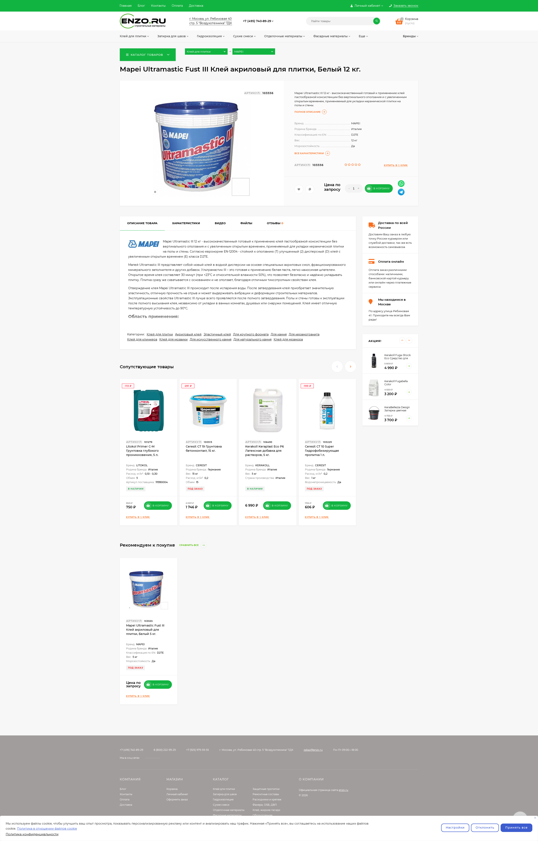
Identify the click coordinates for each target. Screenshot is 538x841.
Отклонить (485, 827)
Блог (141, 6)
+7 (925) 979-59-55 (197, 749)
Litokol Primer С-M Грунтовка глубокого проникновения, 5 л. (142, 451)
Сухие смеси (221, 804)
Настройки (455, 827)
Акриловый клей (188, 334)
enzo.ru (343, 790)
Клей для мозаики (173, 339)
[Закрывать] (535, 818)
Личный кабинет (177, 794)
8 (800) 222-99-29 (165, 749)
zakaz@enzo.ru (313, 749)
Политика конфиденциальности (32, 834)
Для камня (279, 334)
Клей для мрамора (288, 339)
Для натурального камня (252, 339)
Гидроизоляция (223, 799)
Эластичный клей (217, 334)
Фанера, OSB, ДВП (265, 804)
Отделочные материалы (228, 810)
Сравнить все (189, 545)
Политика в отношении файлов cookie (47, 828)
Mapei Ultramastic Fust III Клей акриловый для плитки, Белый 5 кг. (145, 630)
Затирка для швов (225, 794)
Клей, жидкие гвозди (266, 810)
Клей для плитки (160, 334)
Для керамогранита (304, 334)
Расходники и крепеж (267, 799)
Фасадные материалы (227, 815)
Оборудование (262, 815)
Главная (126, 6)
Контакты (158, 6)
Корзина (172, 789)
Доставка (196, 6)
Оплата (177, 6)
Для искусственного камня (210, 339)
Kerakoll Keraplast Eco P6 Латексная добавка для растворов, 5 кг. (264, 451)
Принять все (516, 827)
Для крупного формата (251, 334)
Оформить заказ (177, 799)
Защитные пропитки (266, 789)
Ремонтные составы (266, 794)
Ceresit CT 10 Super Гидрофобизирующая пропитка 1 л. (322, 451)
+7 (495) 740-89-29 (257, 21)
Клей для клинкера (142, 339)
